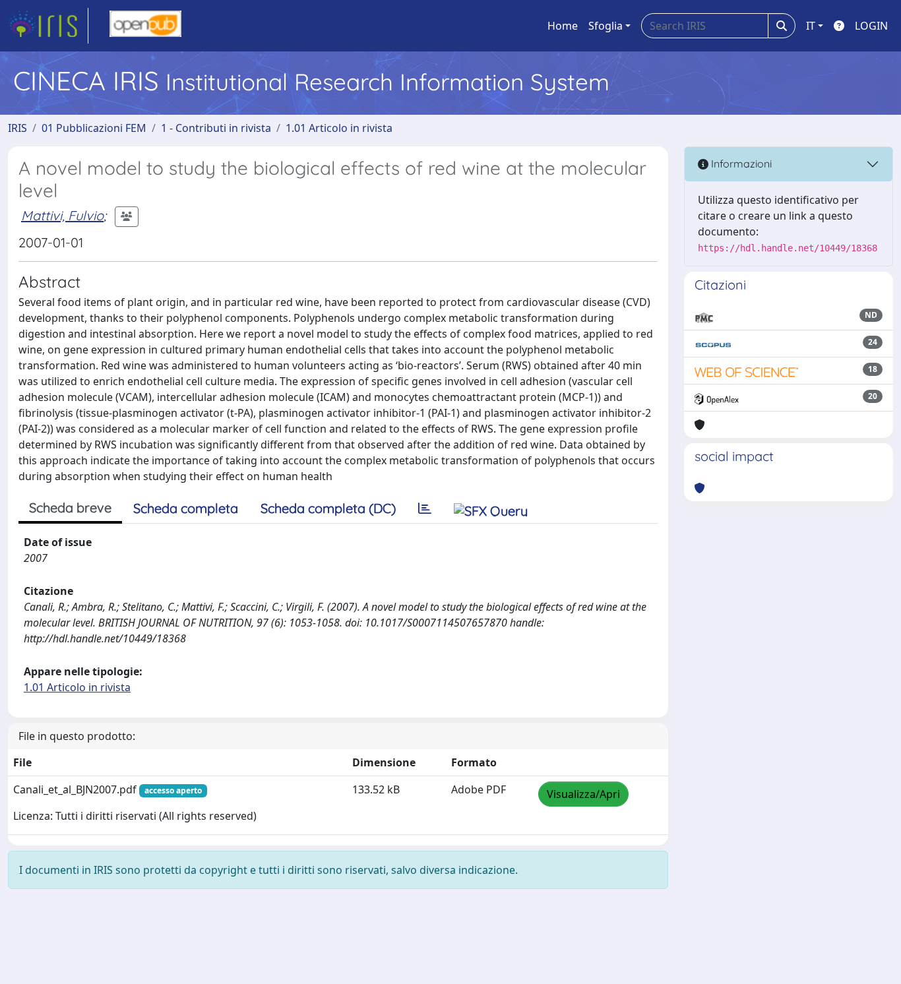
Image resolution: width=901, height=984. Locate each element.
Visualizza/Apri (583, 794)
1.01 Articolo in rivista (339, 128)
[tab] (425, 508)
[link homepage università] (145, 26)
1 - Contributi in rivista (216, 128)
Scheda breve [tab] (70, 507)
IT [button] (810, 25)
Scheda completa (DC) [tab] (328, 508)
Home (562, 25)
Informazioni (740, 163)
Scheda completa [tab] (185, 508)
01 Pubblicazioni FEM (94, 128)
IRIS (17, 128)
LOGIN (871, 25)
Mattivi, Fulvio (62, 215)
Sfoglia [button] (605, 25)
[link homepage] (48, 26)
